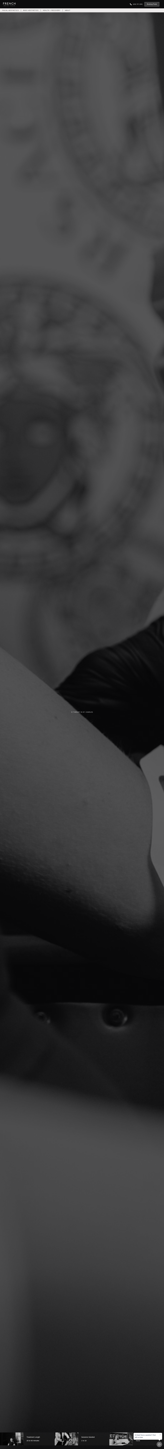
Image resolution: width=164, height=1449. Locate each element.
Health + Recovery (51, 10)
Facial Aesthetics (10, 10)
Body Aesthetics (31, 10)
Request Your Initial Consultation (82, 741)
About (68, 10)
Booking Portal (152, 4)
